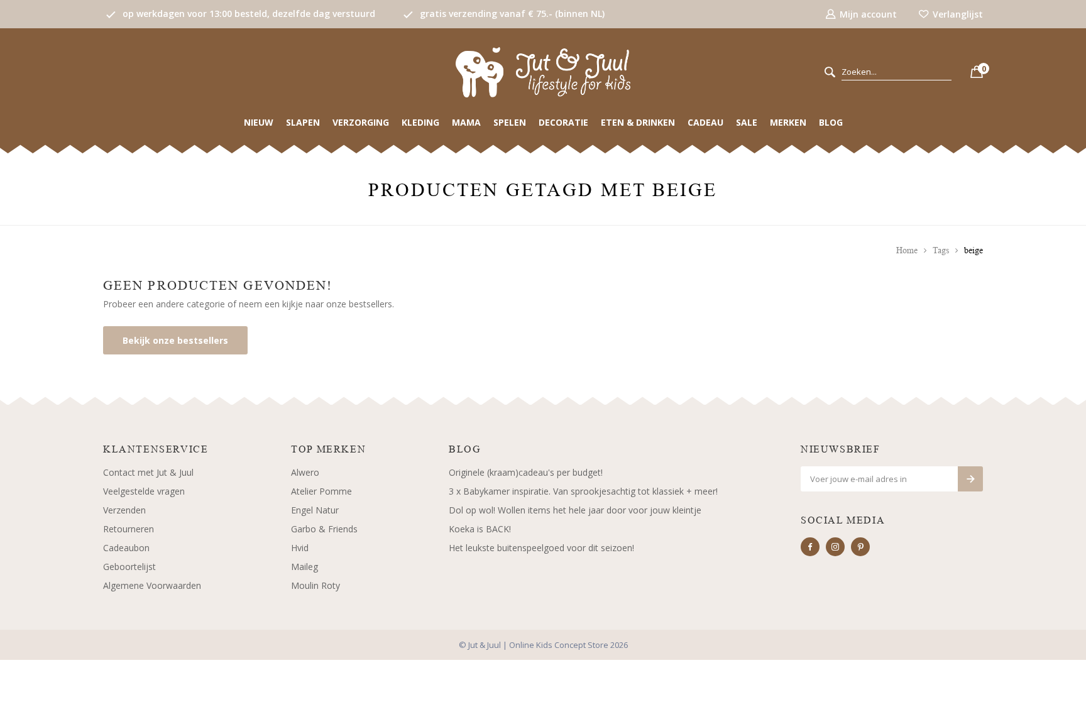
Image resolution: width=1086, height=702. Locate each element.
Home (907, 250)
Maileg (304, 567)
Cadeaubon (126, 548)
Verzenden (124, 510)
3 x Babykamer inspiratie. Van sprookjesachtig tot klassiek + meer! (583, 491)
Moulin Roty (315, 585)
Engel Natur (315, 510)
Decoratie (563, 122)
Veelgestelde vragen (144, 491)
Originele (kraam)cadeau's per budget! (526, 472)
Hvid (300, 548)
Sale (746, 122)
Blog (831, 122)
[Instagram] (835, 546)
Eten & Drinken (638, 122)
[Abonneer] (970, 478)
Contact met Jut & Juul (148, 472)
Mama (466, 122)
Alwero (305, 472)
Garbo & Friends (324, 529)
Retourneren (128, 529)
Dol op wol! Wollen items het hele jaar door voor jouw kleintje (575, 510)
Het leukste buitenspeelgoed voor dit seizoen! (541, 548)
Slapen (303, 122)
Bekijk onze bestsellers (175, 340)
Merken (788, 122)
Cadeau (705, 122)
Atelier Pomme (321, 491)
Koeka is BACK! (480, 529)
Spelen (509, 122)
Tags (941, 250)
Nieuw (258, 122)
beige (973, 250)
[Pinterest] (860, 546)
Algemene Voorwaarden (152, 585)
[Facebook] (810, 546)
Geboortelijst (129, 567)
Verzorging (360, 122)
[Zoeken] (830, 72)
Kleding (420, 122)
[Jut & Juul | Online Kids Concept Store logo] (543, 71)
